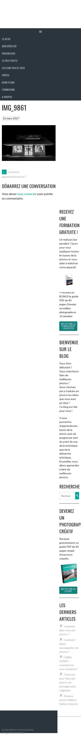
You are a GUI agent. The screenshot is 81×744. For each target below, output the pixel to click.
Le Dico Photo (10, 60)
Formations (8, 89)
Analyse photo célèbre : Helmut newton (68, 699)
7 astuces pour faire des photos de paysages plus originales (67, 682)
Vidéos (5, 75)
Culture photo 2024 (13, 68)
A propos (7, 97)
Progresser (8, 53)
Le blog (6, 39)
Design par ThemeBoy (13, 733)
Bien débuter (9, 46)
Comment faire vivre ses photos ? (67, 630)
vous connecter (27, 194)
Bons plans (8, 82)
